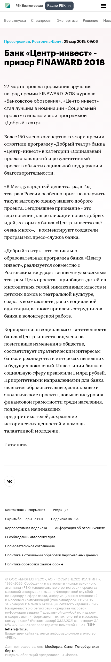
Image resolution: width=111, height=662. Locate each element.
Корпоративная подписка (26, 527)
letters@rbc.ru (16, 628)
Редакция (60, 509)
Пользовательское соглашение (30, 545)
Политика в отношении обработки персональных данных (51, 554)
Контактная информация (25, 509)
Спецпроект (41, 20)
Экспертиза (67, 20)
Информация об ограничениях (80, 527)
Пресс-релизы (17, 41)
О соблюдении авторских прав (30, 536)
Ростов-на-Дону (46, 41)
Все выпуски (15, 20)
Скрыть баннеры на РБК (24, 518)
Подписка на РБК (65, 518)
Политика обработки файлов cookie (34, 563)
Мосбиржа (53, 646)
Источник (15, 445)
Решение (90, 20)
